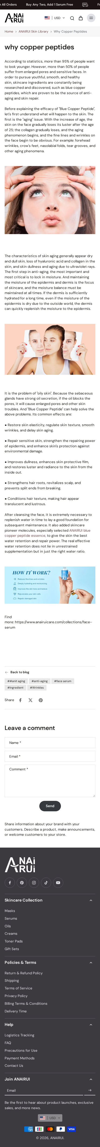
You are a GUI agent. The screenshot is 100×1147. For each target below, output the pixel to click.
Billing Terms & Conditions (26, 1003)
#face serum (62, 681)
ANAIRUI (56, 1138)
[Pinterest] (22, 883)
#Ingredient (15, 688)
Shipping (12, 980)
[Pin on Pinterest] (41, 700)
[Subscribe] (89, 1090)
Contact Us (14, 1065)
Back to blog (19, 672)
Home (9, 31)
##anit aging (16, 681)
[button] (55, 18)
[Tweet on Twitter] (30, 700)
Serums (11, 918)
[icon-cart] (80, 18)
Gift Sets (12, 949)
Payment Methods (20, 1058)
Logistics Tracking (19, 1035)
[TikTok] (46, 883)
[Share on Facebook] (20, 700)
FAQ (8, 1043)
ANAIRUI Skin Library (33, 31)
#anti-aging (40, 681)
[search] (72, 18)
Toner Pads (14, 941)
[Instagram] (34, 883)
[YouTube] (58, 883)
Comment (18, 769)
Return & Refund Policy (24, 973)
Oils (8, 926)
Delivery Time (16, 1011)
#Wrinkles (37, 688)
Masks (10, 910)
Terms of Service (18, 988)
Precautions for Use (21, 1050)
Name (15, 742)
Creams (11, 933)
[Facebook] (10, 883)
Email (14, 756)
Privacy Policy (16, 996)
